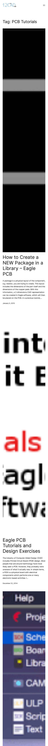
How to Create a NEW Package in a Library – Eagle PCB (23, 265)
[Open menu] (44, 5)
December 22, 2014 (10, 583)
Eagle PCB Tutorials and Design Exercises (21, 545)
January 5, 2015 (9, 303)
